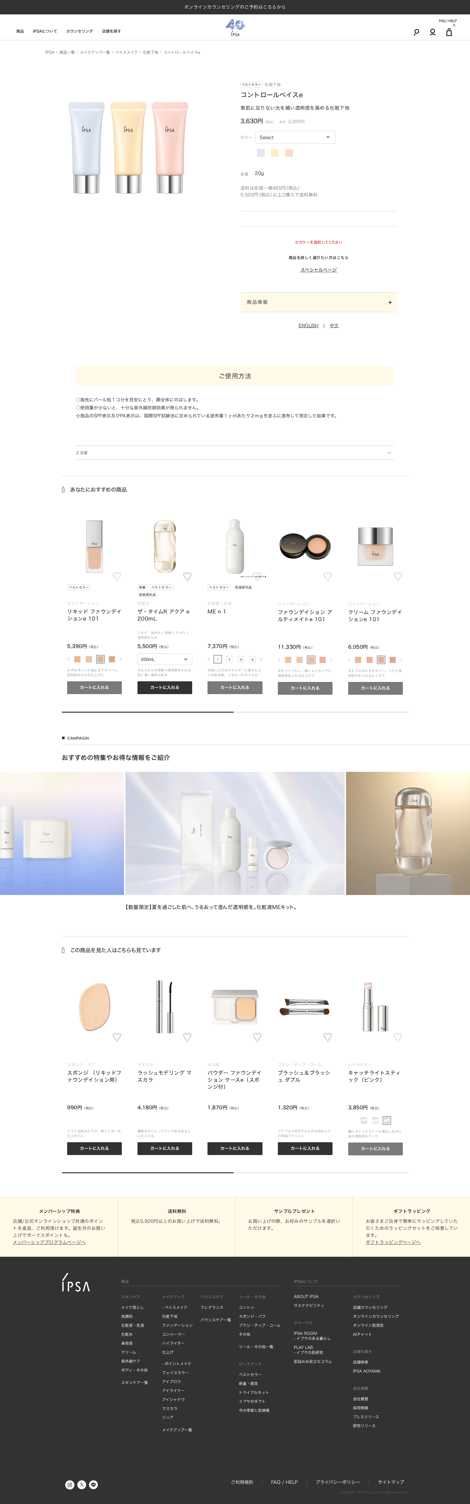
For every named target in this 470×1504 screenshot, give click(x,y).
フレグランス (211, 1307)
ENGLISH (308, 325)
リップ (167, 1417)
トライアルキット (254, 1392)
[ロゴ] (235, 27)
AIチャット (362, 1334)
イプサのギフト (252, 1401)
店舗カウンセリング (370, 1307)
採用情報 (360, 1408)
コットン (246, 1307)
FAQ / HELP (448, 20)
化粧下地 (169, 1316)
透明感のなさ (147, 637)
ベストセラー (251, 84)
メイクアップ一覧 (177, 1430)
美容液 (127, 1343)
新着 (142, 587)
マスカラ (169, 1408)
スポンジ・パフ (252, 1316)
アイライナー (173, 1390)
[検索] (416, 32)
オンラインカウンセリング (376, 1316)
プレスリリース (366, 1417)
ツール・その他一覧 (256, 1347)
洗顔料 (127, 1316)
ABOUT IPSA (306, 1296)
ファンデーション (177, 1325)
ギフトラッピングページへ (393, 1242)
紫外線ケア (130, 1361)
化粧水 (127, 1334)
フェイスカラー (175, 1372)
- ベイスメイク (174, 1307)
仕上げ (168, 1352)
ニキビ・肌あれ (149, 632)
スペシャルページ (319, 270)
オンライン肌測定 (368, 1325)
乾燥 (168, 632)
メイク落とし (132, 1307)
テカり (181, 632)
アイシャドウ (173, 1399)
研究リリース (364, 1426)
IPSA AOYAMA (366, 1371)
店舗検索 (360, 1362)
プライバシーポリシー (338, 1482)
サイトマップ (391, 1482)
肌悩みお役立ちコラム (313, 1361)
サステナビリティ (309, 1305)
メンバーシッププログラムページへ (49, 1242)
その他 (244, 1334)
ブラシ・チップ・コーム (259, 1325)
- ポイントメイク (176, 1363)
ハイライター (173, 1343)
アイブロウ (171, 1381)
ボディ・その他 (134, 1370)
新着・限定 (248, 1383)
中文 (334, 325)
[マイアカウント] (433, 32)
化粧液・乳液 (132, 1325)
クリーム (128, 1352)
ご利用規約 (242, 1482)
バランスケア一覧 (215, 1320)
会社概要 (360, 1399)
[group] (235, 841)
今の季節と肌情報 (254, 1410)
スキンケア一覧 (134, 1382)
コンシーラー (173, 1334)
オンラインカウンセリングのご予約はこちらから (235, 7)
